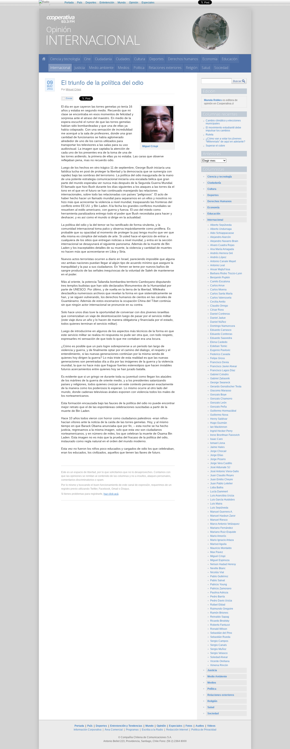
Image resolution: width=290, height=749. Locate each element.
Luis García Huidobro (222, 499)
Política (139, 67)
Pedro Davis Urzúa (221, 600)
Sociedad (221, 67)
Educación (229, 59)
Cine (87, 59)
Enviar (69, 98)
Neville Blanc (217, 568)
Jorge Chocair (218, 451)
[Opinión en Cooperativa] (145, 31)
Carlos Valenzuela (220, 297)
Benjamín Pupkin (220, 277)
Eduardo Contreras (221, 334)
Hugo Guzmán (218, 422)
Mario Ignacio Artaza (222, 540)
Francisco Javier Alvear (223, 366)
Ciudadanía (103, 59)
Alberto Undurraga (221, 228)
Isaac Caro (216, 439)
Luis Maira (216, 503)
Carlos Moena (218, 289)
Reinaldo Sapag (219, 616)
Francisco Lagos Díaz (222, 370)
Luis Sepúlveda (219, 507)
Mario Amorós (218, 535)
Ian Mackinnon (218, 426)
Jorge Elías (216, 455)
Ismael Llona (217, 443)
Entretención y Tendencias (126, 725)
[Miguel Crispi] (156, 142)
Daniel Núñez (218, 321)
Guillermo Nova (219, 414)
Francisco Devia (219, 362)
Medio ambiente (101, 67)
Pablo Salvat (217, 580)
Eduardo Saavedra (221, 338)
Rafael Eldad (217, 604)
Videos (211, 725)
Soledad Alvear (219, 657)
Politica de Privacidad (203, 729)
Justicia (79, 67)
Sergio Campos (219, 641)
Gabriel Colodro (219, 374)
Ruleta (209, 134)
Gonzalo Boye (218, 394)
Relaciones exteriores (165, 67)
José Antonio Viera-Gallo (224, 471)
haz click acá (111, 493)
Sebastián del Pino (221, 632)
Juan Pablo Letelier (221, 483)
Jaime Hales (217, 447)
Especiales (148, 2)
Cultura (139, 59)
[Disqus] (118, 565)
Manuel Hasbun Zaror (222, 515)
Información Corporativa (87, 729)
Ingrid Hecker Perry (221, 430)
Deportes (91, 2)
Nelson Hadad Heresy (223, 564)
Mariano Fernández (221, 527)
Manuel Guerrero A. (221, 511)
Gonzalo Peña (218, 406)
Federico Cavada (220, 354)
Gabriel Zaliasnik (220, 378)
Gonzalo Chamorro (221, 398)
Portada (69, 2)
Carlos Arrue (217, 285)
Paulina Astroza (219, 592)
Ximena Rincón (219, 665)
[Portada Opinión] (43, 58)
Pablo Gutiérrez (219, 576)
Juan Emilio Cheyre (221, 479)
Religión (191, 67)
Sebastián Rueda (220, 636)
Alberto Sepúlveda (221, 224)
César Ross (217, 309)
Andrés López (218, 257)
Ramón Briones (219, 612)
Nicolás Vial (217, 572)
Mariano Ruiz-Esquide (223, 531)
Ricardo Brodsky (219, 620)
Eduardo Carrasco (220, 329)
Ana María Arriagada (222, 249)
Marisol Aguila (218, 544)
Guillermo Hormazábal (223, 410)
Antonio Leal (217, 265)
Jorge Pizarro (218, 459)
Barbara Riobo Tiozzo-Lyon (226, 273)
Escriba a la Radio (152, 729)
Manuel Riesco (219, 519)
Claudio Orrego (219, 305)
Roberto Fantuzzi (220, 624)
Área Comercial (114, 729)
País (79, 2)
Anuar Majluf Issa (220, 269)
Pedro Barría (217, 596)
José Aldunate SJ (220, 467)
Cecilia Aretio (217, 301)
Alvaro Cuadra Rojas (222, 245)
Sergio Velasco (219, 653)
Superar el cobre (215, 145)
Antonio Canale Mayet (223, 261)
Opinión (133, 2)
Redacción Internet (177, 729)
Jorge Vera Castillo (221, 463)
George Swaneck (220, 382)
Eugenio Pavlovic (220, 350)
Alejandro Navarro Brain (224, 241)
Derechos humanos (183, 59)
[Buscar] (239, 81)
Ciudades (123, 59)
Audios (200, 725)
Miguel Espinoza (219, 560)
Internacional (60, 67)
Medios (123, 67)
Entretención (107, 2)
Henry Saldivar (218, 418)
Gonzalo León (218, 402)
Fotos (189, 725)
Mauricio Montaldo (221, 548)
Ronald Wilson (218, 628)
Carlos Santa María (221, 293)
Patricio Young (218, 584)
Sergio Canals (218, 645)
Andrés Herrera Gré (221, 253)
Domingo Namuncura (222, 325)
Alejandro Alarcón (220, 237)
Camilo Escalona (220, 281)
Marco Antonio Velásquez (224, 523)
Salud (206, 67)
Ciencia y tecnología (65, 59)
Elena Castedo (218, 342)
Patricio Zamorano (220, 588)
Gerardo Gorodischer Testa (225, 386)
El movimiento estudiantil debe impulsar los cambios (223, 129)
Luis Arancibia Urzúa (222, 495)
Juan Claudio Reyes (222, 475)
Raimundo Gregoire (221, 608)
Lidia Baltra (216, 487)
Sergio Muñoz (218, 649)
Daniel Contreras (220, 313)
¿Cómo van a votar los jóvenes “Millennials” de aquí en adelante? (225, 140)
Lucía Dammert (219, 491)
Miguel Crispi (73, 89)
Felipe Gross (217, 358)
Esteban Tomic (218, 346)
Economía (209, 59)
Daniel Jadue (218, 317)
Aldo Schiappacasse (222, 233)
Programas (132, 729)
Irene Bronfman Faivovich (225, 434)
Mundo (122, 2)
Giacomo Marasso (220, 390)
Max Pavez (216, 552)
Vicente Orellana (219, 661)
